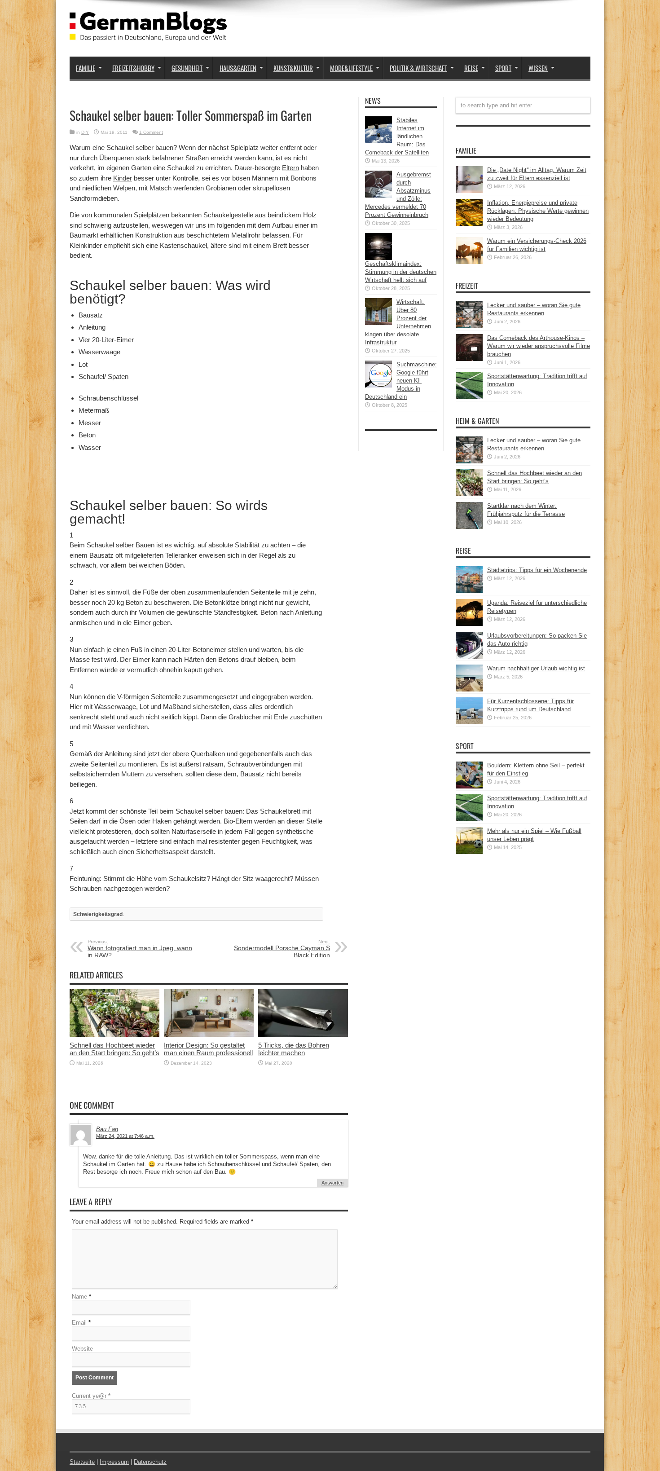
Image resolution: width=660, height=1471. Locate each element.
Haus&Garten (238, 68)
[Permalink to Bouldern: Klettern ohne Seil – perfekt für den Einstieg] (469, 786)
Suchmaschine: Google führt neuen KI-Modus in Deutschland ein (401, 380)
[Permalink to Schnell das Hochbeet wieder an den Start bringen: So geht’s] (114, 1034)
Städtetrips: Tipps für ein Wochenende (537, 570)
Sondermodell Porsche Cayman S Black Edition (282, 949)
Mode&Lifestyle (351, 68)
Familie (85, 68)
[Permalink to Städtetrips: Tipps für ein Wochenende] (469, 591)
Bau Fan (107, 1129)
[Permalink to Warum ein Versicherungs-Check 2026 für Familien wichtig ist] (469, 262)
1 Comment (151, 132)
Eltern (290, 168)
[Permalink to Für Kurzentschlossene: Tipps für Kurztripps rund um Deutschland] (469, 722)
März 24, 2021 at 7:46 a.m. (125, 1136)
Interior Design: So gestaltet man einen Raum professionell (208, 1049)
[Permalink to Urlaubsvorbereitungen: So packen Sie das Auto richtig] (469, 656)
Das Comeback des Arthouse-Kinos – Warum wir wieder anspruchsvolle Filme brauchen (538, 346)
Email (79, 1322)
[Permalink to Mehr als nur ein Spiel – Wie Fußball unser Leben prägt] (469, 852)
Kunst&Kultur (293, 68)
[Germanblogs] (148, 34)
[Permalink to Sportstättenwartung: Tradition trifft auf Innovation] (469, 397)
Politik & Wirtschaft (418, 68)
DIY (85, 132)
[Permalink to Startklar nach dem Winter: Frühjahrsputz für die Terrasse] (469, 527)
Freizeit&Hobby (133, 68)
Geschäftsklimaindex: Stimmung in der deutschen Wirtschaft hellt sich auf (400, 271)
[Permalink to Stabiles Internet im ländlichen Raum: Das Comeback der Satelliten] (378, 141)
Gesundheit (187, 68)
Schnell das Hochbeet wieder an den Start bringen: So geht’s (114, 1049)
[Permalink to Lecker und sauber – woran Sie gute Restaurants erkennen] (469, 326)
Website (82, 1348)
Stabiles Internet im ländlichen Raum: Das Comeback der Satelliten (397, 136)
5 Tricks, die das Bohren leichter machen (293, 1049)
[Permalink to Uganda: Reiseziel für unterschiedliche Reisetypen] (469, 624)
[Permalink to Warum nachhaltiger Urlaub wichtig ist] (469, 689)
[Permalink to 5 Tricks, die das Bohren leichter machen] (303, 1034)
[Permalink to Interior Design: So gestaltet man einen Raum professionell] (209, 1034)
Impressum (114, 1461)
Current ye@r (91, 1395)
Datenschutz (150, 1461)
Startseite (82, 1461)
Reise (471, 68)
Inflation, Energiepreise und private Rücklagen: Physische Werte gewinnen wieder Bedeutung (538, 210)
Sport (503, 68)
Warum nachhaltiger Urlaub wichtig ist (536, 668)
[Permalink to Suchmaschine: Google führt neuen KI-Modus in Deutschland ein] (378, 385)
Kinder (122, 178)
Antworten (332, 1182)
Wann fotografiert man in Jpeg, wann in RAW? (140, 949)
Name (79, 1296)
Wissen (538, 68)
